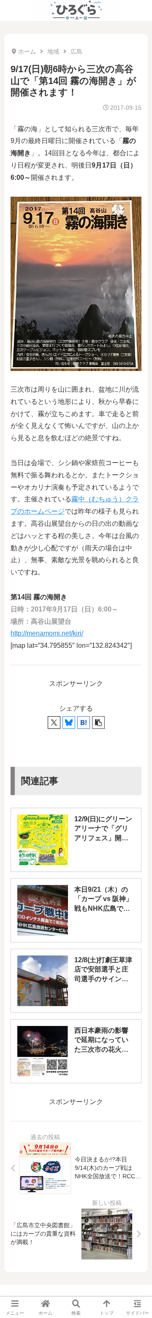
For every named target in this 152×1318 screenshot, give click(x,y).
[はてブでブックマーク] (83, 722)
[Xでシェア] (54, 722)
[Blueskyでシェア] (68, 722)
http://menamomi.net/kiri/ (47, 633)
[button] (98, 722)
